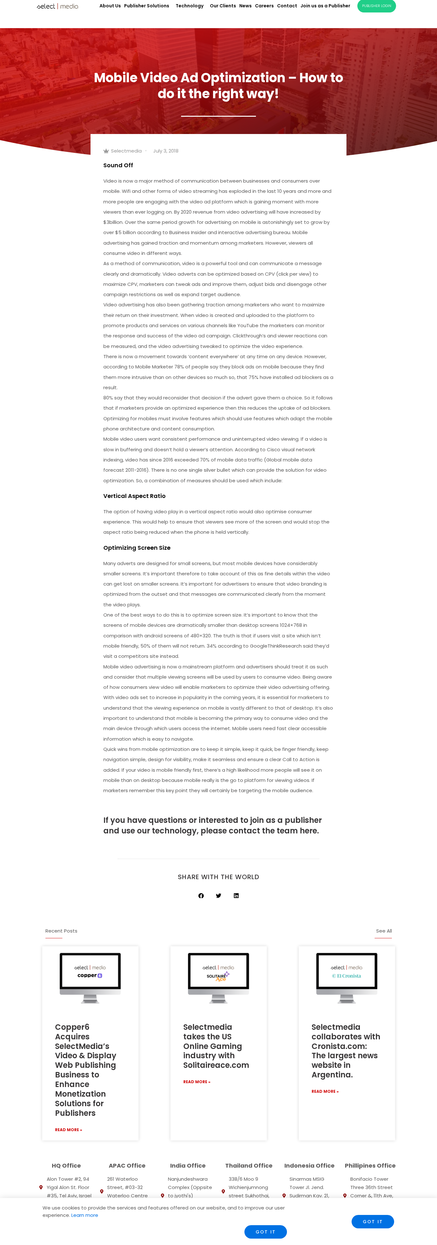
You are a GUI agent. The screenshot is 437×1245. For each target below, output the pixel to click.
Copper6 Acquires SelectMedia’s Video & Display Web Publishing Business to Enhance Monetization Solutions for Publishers (85, 1070)
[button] (201, 895)
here (307, 830)
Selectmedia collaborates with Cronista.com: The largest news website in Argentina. (346, 1051)
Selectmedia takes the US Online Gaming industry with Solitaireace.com (216, 1046)
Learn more (84, 1215)
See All (384, 930)
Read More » (68, 1129)
